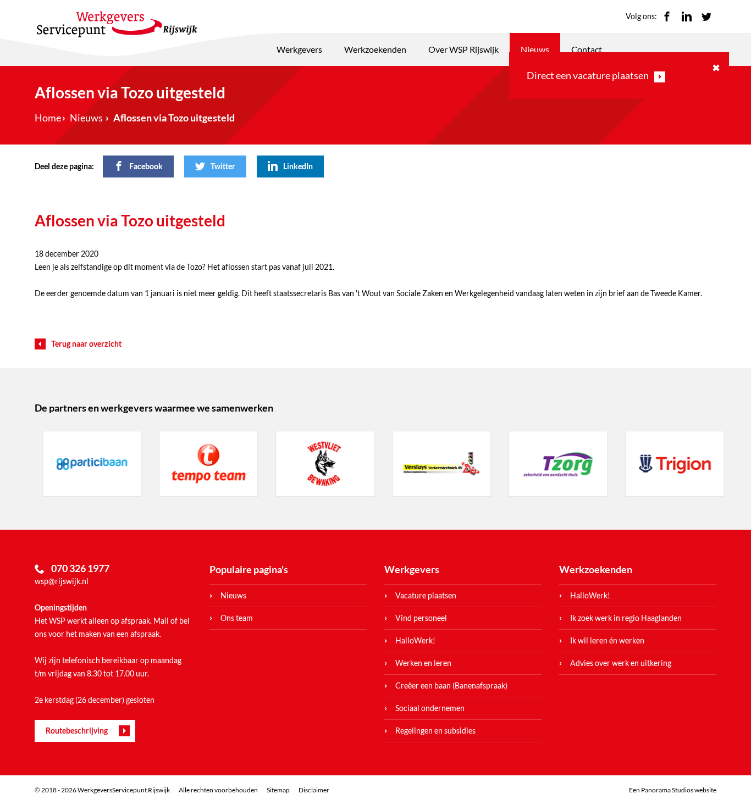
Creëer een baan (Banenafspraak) (451, 685)
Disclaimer (314, 790)
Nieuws (535, 49)
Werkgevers (299, 49)
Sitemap (278, 790)
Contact (586, 49)
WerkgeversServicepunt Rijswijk (117, 24)
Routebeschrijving (77, 730)
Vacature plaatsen (425, 595)
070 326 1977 (80, 568)
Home (48, 118)
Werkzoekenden (375, 49)
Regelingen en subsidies (435, 730)
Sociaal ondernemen (430, 708)
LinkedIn (687, 16)
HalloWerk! (415, 640)
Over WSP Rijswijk (463, 49)
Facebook (667, 16)
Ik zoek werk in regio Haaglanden (626, 618)
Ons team (236, 618)
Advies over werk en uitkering (620, 663)
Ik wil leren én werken (607, 640)
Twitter (706, 16)
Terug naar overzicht (86, 343)
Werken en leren (423, 663)
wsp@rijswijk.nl (62, 581)
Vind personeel (421, 618)
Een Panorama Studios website (672, 790)
